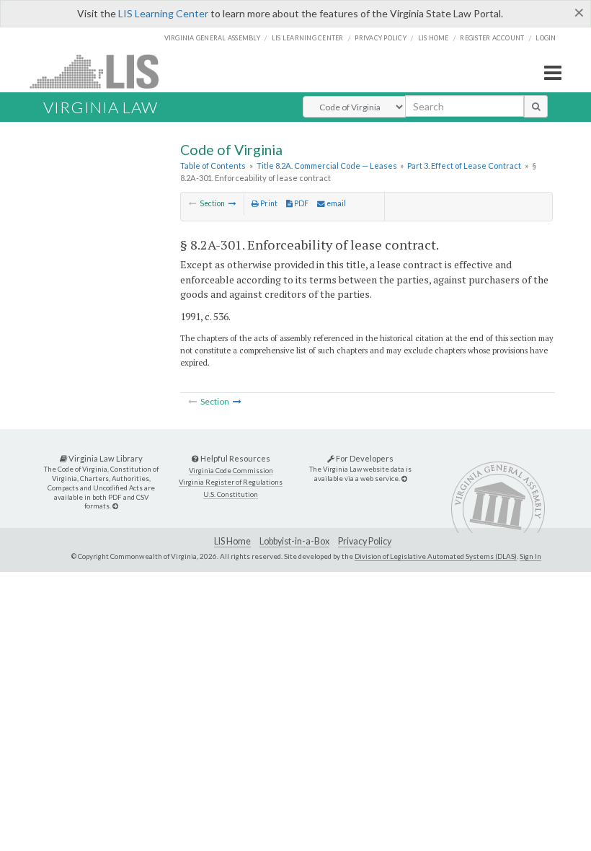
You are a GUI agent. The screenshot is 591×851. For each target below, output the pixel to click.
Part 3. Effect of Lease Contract (464, 165)
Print (268, 203)
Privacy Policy (380, 38)
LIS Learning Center (163, 13)
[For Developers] (404, 478)
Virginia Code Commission (231, 471)
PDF (300, 203)
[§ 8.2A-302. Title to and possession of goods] (232, 203)
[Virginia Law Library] (115, 506)
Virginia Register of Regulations (231, 482)
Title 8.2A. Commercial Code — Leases (327, 165)
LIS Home (232, 541)
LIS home (433, 38)
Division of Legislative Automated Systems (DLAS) (436, 556)
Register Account (492, 38)
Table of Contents (213, 165)
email (335, 203)
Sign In (530, 556)
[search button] (536, 106)
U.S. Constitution (230, 494)
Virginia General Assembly (212, 38)
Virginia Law (100, 107)
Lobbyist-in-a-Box (294, 541)
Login (546, 38)
